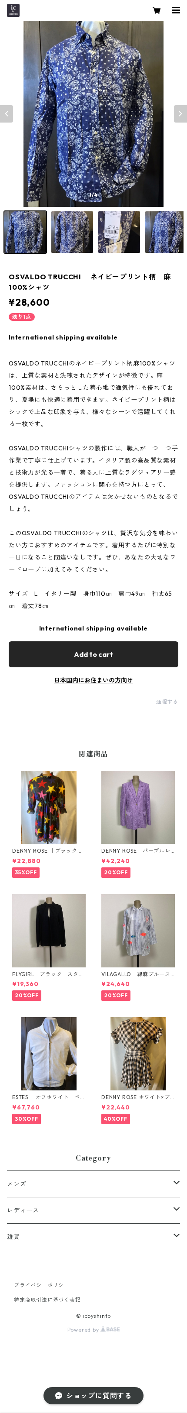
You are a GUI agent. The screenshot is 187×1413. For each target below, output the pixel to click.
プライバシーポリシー (42, 1285)
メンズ (16, 1184)
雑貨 (13, 1237)
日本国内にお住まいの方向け (93, 680)
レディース (23, 1210)
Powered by (84, 1329)
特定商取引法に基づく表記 (47, 1300)
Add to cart (93, 654)
